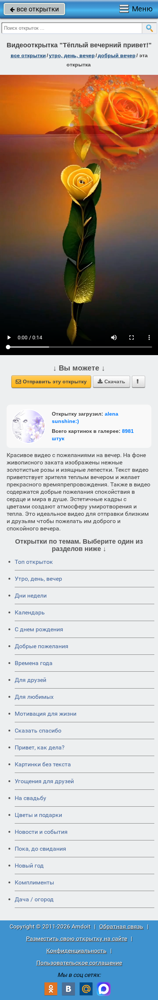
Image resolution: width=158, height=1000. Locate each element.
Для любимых (34, 696)
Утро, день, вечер (38, 578)
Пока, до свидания (40, 848)
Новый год (29, 865)
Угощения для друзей (44, 781)
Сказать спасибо (38, 730)
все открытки (34, 9)
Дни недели (31, 595)
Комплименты (34, 882)
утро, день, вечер (72, 55)
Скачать (111, 381)
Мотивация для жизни (45, 713)
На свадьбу (30, 798)
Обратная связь (121, 926)
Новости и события (41, 831)
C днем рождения (39, 629)
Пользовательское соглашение (79, 962)
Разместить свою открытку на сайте (76, 938)
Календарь (30, 612)
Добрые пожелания (41, 646)
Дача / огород (34, 899)
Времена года (34, 663)
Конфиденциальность (76, 950)
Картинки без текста (43, 764)
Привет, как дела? (40, 747)
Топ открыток (34, 561)
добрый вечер (117, 55)
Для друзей (30, 679)
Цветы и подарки (38, 814)
